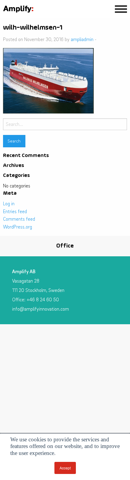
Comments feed (19, 219)
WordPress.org (17, 227)
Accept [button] (65, 467)
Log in (9, 203)
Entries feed (15, 211)
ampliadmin (82, 39)
